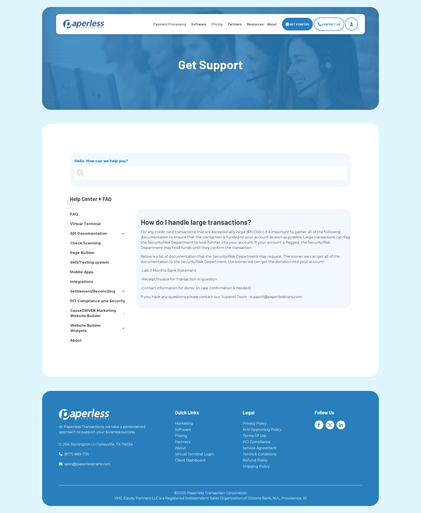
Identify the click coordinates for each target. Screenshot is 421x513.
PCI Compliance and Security (97, 301)
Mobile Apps (81, 272)
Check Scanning (85, 243)
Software (198, 24)
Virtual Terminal (85, 224)
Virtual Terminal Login (194, 454)
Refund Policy (255, 460)
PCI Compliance (257, 442)
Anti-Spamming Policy (262, 430)
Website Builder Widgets (85, 328)
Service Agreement (260, 448)
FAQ (74, 214)
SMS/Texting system (89, 262)
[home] (83, 24)
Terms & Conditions (259, 454)
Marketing (184, 423)
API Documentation (88, 233)
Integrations (81, 282)
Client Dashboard (190, 460)
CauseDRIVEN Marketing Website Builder (93, 313)
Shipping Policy (256, 466)
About (76, 340)
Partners (235, 24)
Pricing (181, 436)
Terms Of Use (254, 436)
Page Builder (82, 253)
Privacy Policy (255, 423)
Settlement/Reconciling (92, 291)
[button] (170, 24)
